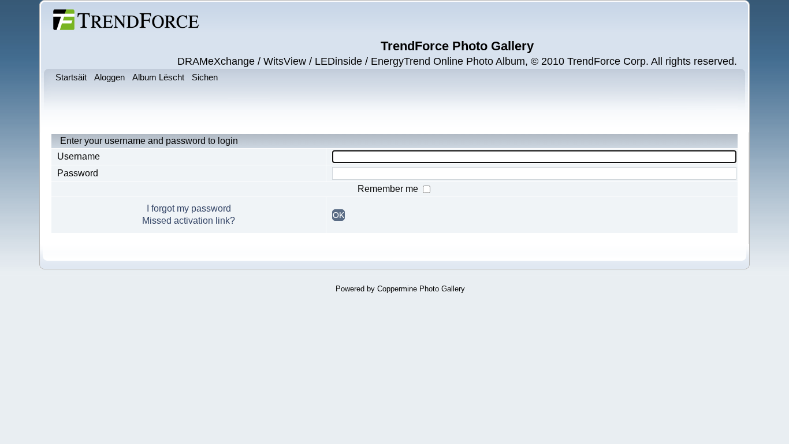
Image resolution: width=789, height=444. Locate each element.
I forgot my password (189, 208)
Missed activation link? (188, 220)
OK (338, 215)
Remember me (389, 189)
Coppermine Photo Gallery (421, 288)
